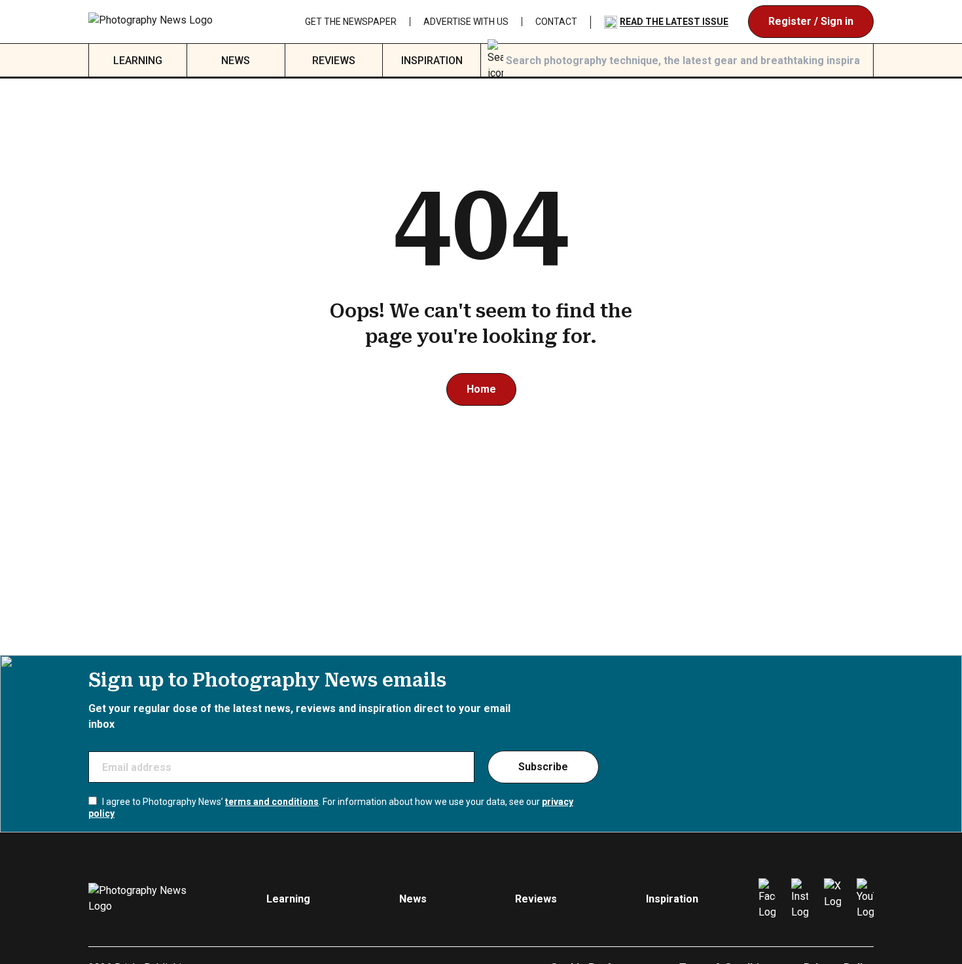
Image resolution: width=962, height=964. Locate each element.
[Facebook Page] (766, 899)
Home (481, 389)
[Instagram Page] (799, 899)
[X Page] (832, 899)
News (235, 60)
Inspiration (432, 60)
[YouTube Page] (865, 899)
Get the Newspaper (351, 21)
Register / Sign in (810, 21)
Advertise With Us (465, 21)
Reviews (333, 60)
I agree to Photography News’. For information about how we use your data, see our (330, 807)
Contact (556, 21)
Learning (137, 60)
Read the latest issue (674, 21)
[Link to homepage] (155, 21)
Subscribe (543, 766)
